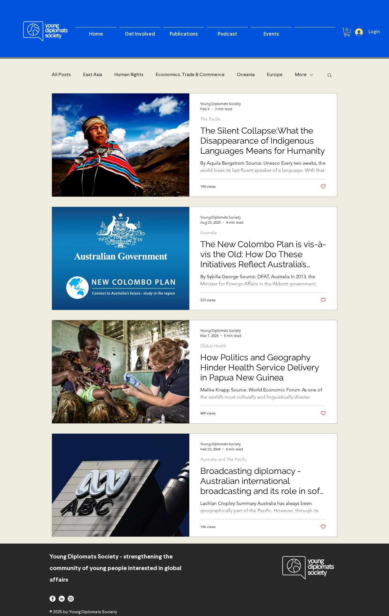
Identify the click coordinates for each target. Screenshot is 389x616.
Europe (275, 74)
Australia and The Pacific (223, 459)
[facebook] (53, 599)
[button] (329, 75)
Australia (208, 232)
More (301, 74)
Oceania (246, 74)
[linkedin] (62, 599)
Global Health (213, 345)
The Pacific (210, 119)
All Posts (61, 74)
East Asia (92, 74)
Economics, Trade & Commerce (190, 74)
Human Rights (128, 74)
